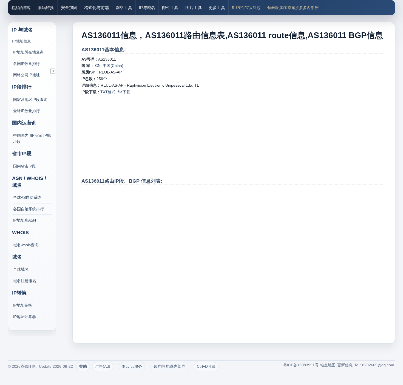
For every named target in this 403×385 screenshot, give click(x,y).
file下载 (124, 92)
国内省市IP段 (24, 166)
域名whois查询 (25, 245)
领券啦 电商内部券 (169, 366)
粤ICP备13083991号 (301, 365)
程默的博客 (21, 7)
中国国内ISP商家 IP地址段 (32, 138)
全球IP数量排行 (26, 111)
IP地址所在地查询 (28, 52)
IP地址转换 (22, 305)
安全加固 (69, 7)
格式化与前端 (96, 7)
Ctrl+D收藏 (206, 366)
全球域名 (21, 269)
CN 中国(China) (108, 65)
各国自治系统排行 (28, 209)
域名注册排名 (24, 281)
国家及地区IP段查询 (30, 99)
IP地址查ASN (24, 220)
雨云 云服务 (132, 366)
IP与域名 (147, 7)
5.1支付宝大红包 (246, 7)
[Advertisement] (233, 136)
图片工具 (193, 7)
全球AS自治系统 (27, 197)
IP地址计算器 (24, 317)
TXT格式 (107, 92)
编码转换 (46, 7)
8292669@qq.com (378, 365)
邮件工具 (170, 7)
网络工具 (124, 7)
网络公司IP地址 (26, 75)
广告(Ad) (102, 366)
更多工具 (217, 7)
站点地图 (328, 365)
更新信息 (345, 365)
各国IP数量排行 (26, 63)
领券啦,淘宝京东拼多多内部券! (293, 7)
